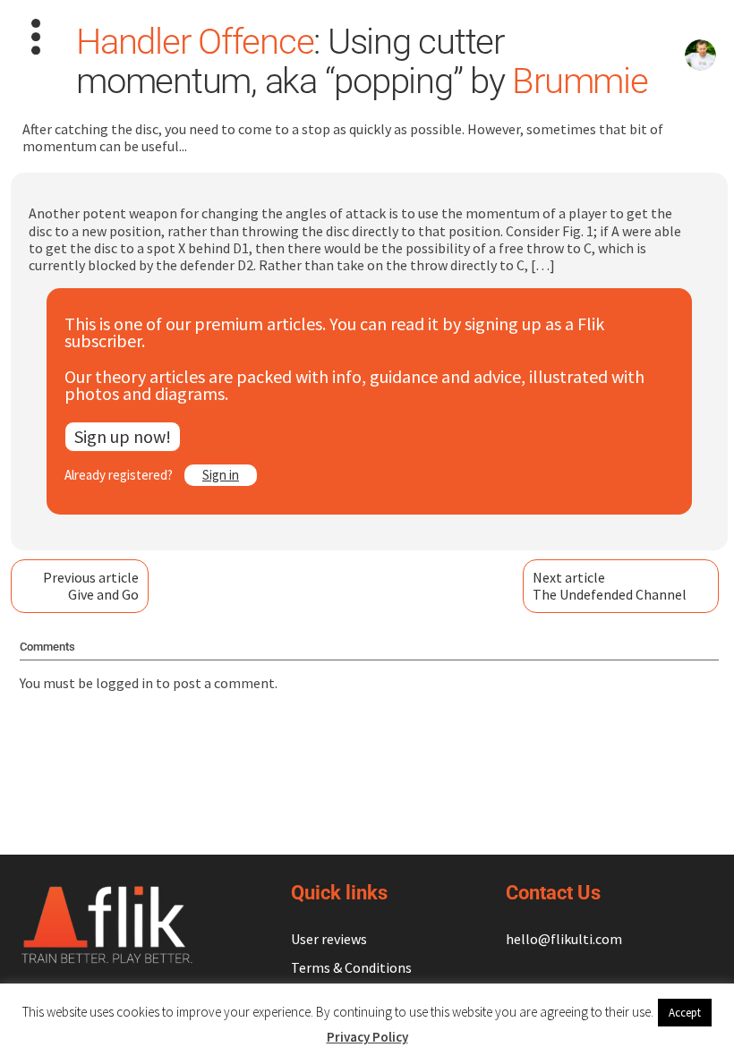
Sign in (220, 474)
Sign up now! (122, 436)
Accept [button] (685, 1012)
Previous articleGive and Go (91, 585)
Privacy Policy (367, 1036)
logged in (124, 683)
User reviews (329, 939)
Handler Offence (194, 42)
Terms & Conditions (351, 967)
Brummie (579, 81)
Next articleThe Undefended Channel (610, 585)
